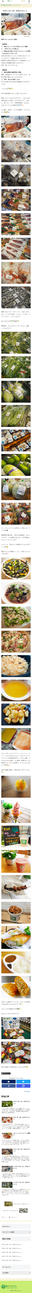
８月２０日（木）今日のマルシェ (11, 1252)
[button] (28, 593)
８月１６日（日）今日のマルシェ (11, 1260)
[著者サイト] (9, 1081)
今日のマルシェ (6, 1073)
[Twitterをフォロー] (23, 1081)
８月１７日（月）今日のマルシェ (11, 1256)
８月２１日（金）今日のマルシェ (11, 1248)
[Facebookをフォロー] (9, 1086)
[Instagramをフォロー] (23, 1086)
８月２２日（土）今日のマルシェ (11, 1244)
